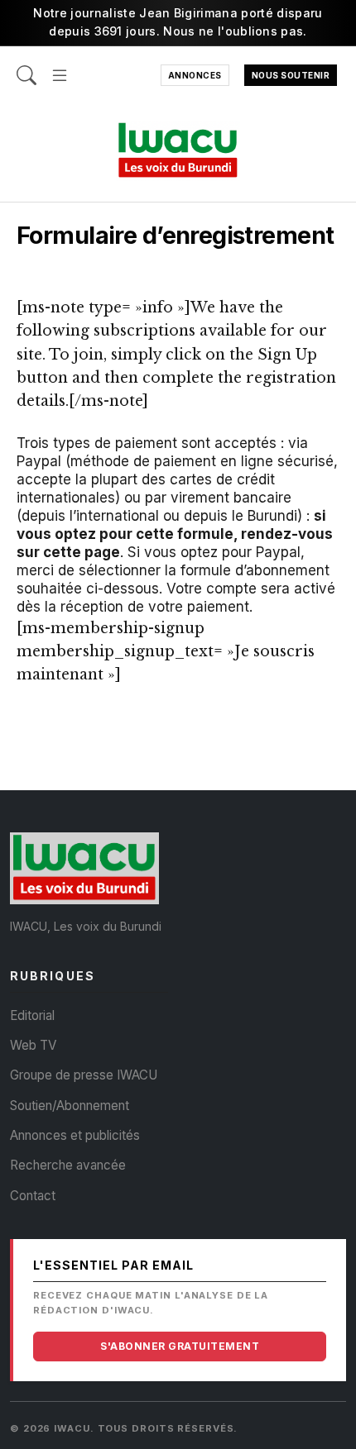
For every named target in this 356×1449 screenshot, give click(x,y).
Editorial (32, 1015)
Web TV (33, 1045)
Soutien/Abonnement (69, 1105)
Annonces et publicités (75, 1135)
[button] (60, 66)
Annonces (195, 75)
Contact (32, 1196)
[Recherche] (26, 66)
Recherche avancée (68, 1165)
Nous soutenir (291, 75)
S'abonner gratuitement (179, 1346)
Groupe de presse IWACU (83, 1075)
